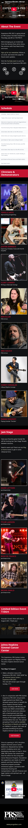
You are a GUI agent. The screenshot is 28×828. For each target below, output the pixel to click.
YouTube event (12, 61)
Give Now (15, 689)
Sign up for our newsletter (9, 52)
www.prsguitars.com (14, 824)
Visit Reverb (15, 736)
